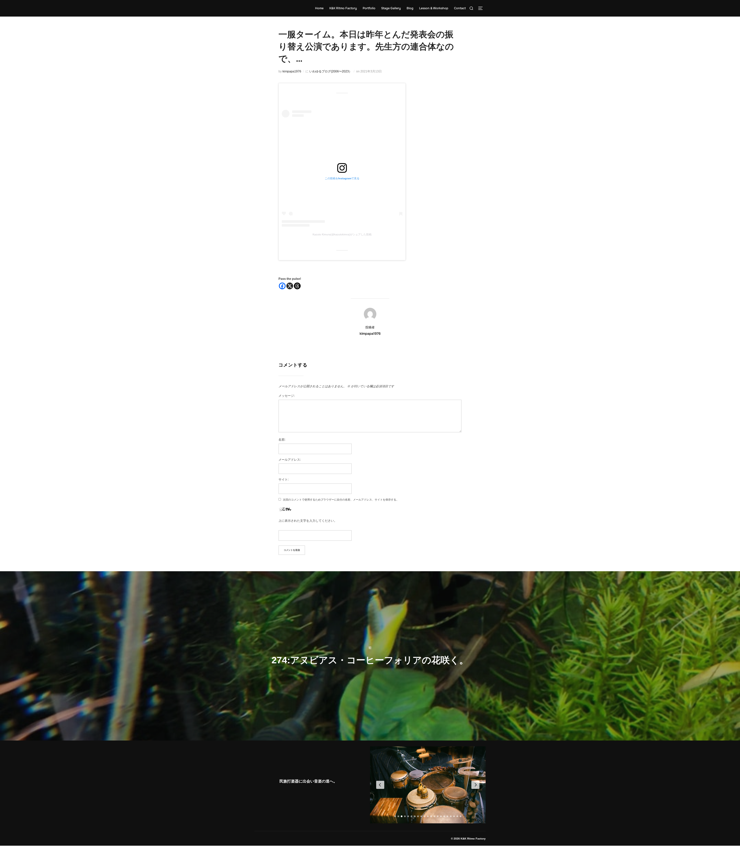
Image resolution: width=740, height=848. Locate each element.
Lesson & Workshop (433, 8)
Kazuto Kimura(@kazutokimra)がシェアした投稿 (342, 234)
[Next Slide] (475, 785)
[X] (289, 286)
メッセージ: (286, 395)
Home (319, 8)
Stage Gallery (391, 8)
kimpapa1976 (292, 71)
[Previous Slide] (380, 785)
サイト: (283, 479)
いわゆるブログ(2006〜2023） (330, 71)
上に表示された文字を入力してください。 (307, 520)
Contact (460, 8)
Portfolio (369, 8)
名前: (281, 439)
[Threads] (297, 286)
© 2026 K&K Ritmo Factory (468, 838)
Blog (410, 8)
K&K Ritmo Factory (343, 8)
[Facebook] (282, 286)
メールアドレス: (289, 459)
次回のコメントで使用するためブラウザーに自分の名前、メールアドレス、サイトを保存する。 (341, 499)
